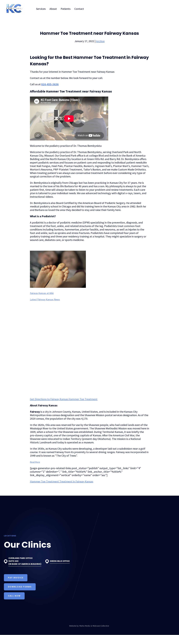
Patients (65, 8)
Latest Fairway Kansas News (45, 299)
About (53, 8)
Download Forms (20, 586)
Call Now (14, 595)
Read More (35, 462)
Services (41, 8)
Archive (100, 41)
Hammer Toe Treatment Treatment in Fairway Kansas (61, 481)
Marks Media (84, 626)
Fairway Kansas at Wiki (42, 293)
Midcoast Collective (101, 626)
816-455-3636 (50, 84)
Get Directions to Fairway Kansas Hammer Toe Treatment (63, 399)
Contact (79, 8)
